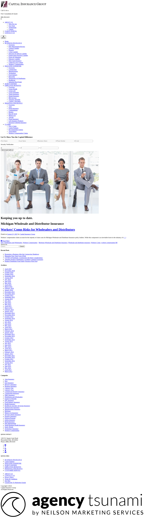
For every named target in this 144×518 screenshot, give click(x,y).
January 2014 (9, 332)
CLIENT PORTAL (11, 31)
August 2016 (9, 278)
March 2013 (8, 350)
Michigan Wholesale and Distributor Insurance (53, 242)
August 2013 (9, 341)
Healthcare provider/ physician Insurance (17, 406)
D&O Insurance (10, 395)
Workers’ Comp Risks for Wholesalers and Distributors (38, 229)
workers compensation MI (109, 242)
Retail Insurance (10, 422)
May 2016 (8, 283)
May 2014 (8, 325)
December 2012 (10, 355)
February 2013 (9, 352)
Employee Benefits (10, 399)
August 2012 (9, 363)
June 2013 (8, 345)
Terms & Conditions (11, 479)
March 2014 (8, 329)
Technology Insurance (11, 429)
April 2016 (8, 285)
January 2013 (9, 354)
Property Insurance (10, 416)
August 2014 (9, 320)
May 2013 (8, 347)
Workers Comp (95, 242)
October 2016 (9, 274)
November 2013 (10, 336)
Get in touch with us (7, 150)
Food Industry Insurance (12, 402)
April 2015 (8, 306)
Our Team (12, 26)
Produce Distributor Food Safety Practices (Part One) (21, 261)
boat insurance (9, 383)
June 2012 (8, 366)
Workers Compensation (30, 242)
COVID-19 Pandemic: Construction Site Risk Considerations (24, 258)
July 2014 (8, 322)
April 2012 (8, 370)
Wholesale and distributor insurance (79, 242)
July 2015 (8, 301)
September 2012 (10, 361)
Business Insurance (11, 386)
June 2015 (8, 302)
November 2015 (10, 294)
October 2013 (9, 338)
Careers (11, 29)
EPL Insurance (9, 400)
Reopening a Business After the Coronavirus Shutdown (22, 254)
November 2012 (10, 357)
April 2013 (8, 348)
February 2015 (9, 309)
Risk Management (10, 423)
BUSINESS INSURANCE (13, 460)
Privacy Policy (9, 477)
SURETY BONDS (11, 465)
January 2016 (9, 290)
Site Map (7, 481)
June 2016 (8, 281)
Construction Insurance (12, 393)
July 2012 (8, 364)
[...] (125, 237)
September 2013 (10, 340)
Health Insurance (10, 404)
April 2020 (8, 269)
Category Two (9, 390)
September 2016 (10, 276)
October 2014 (9, 317)
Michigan (8, 411)
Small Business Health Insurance (15, 425)
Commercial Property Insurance (14, 391)
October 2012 (9, 359)
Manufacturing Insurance (12, 409)
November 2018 (10, 271)
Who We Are (13, 24)
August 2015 (9, 299)
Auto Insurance (9, 379)
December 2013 (10, 334)
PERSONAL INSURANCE (14, 468)
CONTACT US (10, 33)
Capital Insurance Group (27, 234)
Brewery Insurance (10, 384)
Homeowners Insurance (12, 407)
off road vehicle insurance (13, 414)
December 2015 (10, 292)
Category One (9, 388)
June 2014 (8, 324)
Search (22, 246)
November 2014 (10, 315)
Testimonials (12, 27)
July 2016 (8, 279)
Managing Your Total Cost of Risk (15, 256)
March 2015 (8, 308)
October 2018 (9, 272)
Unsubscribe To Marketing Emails (15, 482)
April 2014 (8, 327)
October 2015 (9, 295)
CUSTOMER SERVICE (12, 470)
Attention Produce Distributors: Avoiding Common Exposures (24, 259)
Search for (4, 244)
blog (2, 242)
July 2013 (8, 343)
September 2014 (10, 318)
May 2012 (8, 368)
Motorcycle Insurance (11, 413)
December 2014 (10, 313)
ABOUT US (9, 22)
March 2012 (8, 371)
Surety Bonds (9, 427)
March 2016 (8, 286)
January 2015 (9, 311)
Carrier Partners (9, 461)
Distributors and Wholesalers (13, 242)
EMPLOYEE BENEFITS (13, 467)
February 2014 (9, 331)
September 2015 (10, 297)
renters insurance (10, 420)
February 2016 (9, 288)
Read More (6, 241)
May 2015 (8, 304)
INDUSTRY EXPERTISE (13, 463)
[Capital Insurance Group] (23, 7)
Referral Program (10, 418)
